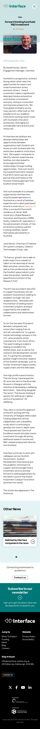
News (4, 642)
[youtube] (23, 687)
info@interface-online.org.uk (15, 661)
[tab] (16, 557)
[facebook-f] (16, 687)
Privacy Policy (28, 636)
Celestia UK (30, 206)
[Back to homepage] (14, 6)
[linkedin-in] (30, 687)
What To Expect (9, 636)
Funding (5, 639)
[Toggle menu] (34, 6)
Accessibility (28, 639)
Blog (4, 645)
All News (20, 29)
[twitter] (10, 687)
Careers (6, 648)
